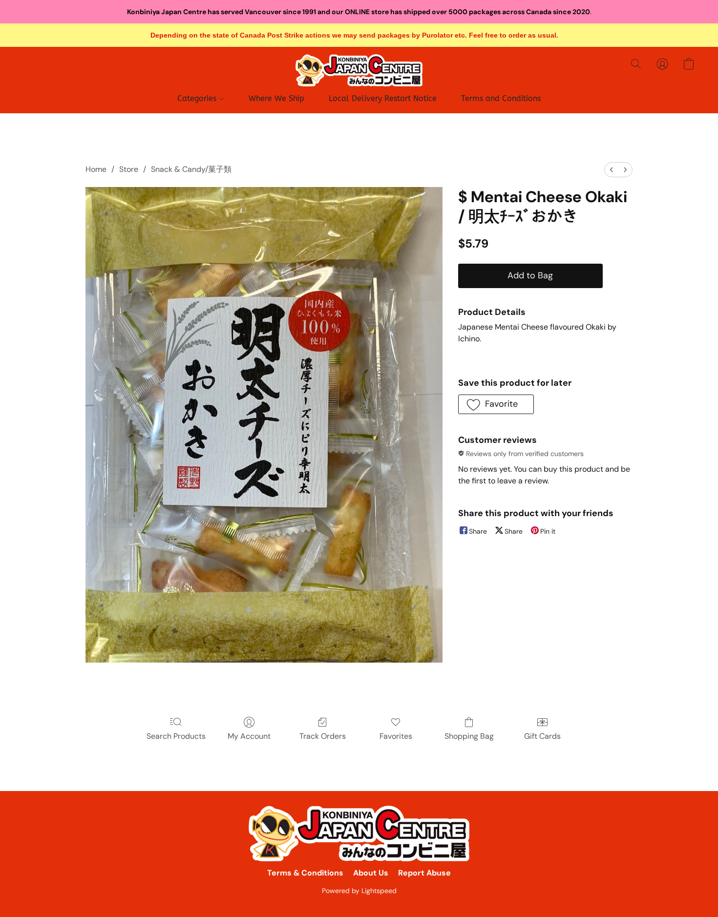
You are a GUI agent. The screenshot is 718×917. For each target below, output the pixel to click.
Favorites (396, 736)
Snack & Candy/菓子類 (191, 169)
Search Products (176, 736)
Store (128, 169)
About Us (370, 873)
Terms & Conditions (305, 873)
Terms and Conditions (501, 98)
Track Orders (322, 736)
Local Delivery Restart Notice (383, 98)
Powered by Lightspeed (359, 890)
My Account (249, 736)
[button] (359, 70)
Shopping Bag (469, 736)
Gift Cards (542, 736)
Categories (198, 98)
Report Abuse (424, 873)
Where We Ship (276, 98)
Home (95, 169)
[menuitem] (611, 170)
